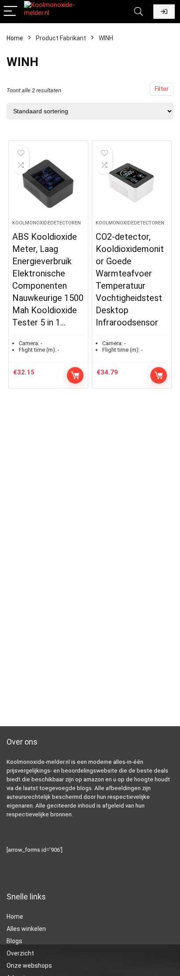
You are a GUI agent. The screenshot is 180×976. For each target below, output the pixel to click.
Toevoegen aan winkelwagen (75, 375)
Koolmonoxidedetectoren (46, 223)
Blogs (14, 941)
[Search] (138, 11)
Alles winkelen (26, 928)
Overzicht (20, 953)
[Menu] (10, 11)
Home (15, 38)
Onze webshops (29, 965)
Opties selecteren (158, 375)
